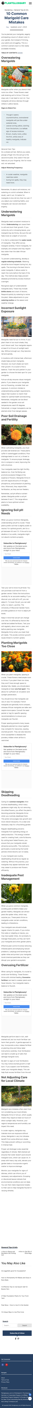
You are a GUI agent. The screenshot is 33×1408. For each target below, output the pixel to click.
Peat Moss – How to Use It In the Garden (15, 1305)
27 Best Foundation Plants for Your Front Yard (15, 1297)
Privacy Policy (5, 1382)
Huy (7, 27)
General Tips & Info (21, 10)
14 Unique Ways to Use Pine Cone (12, 1312)
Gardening (8, 10)
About (3, 1378)
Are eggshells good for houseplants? (13, 1271)
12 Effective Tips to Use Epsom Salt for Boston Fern (14, 1288)
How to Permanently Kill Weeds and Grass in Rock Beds (16, 1279)
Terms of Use (5, 1380)
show (20, 53)
